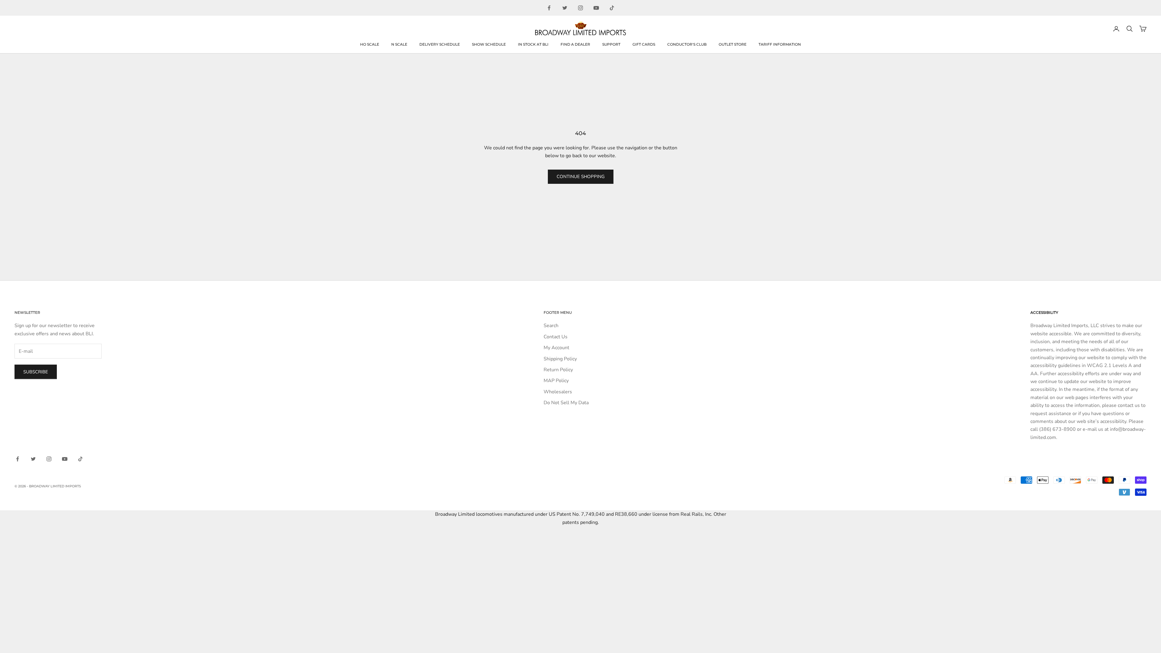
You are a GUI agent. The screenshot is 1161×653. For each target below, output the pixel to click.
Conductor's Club (687, 44)
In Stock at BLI (533, 44)
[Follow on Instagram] (580, 8)
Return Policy (558, 369)
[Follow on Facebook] (549, 8)
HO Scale (369, 44)
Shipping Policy (560, 359)
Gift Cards (644, 44)
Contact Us (555, 336)
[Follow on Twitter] (565, 8)
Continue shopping (581, 177)
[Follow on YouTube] (596, 8)
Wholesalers (558, 391)
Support (611, 44)
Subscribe (35, 372)
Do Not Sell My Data (566, 402)
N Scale (399, 44)
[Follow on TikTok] (612, 8)
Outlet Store (732, 44)
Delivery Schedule (439, 44)
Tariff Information (780, 44)
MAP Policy (556, 380)
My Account (556, 347)
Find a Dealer (575, 44)
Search (551, 325)
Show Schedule (489, 44)
